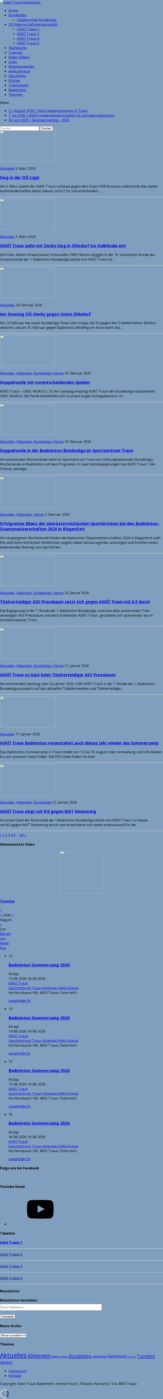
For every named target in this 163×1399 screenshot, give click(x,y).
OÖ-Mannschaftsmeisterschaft (33, 24)
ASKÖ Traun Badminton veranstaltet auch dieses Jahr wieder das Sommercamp (79, 743)
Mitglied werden (21, 66)
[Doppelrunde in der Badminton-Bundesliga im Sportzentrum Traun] (27, 433)
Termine (15, 94)
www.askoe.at (19, 71)
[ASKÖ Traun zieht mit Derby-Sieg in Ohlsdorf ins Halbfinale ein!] (27, 228)
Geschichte (17, 75)
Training (15, 52)
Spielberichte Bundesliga (36, 19)
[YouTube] (40, 1224)
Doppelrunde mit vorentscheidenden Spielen (45, 382)
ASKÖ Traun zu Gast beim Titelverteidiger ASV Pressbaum (58, 674)
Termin (132, 1356)
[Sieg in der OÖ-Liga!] (27, 160)
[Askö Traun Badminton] (81, 2)
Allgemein (24, 373)
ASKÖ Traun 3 (28, 33)
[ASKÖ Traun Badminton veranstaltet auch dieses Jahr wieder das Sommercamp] (27, 726)
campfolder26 (19, 1000)
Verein (58, 373)
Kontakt (14, 1375)
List (3, 938)
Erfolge (14, 80)
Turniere (146, 1356)
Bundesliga (17, 15)
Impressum (17, 1371)
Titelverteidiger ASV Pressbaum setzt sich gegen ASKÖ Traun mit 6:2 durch (75, 601)
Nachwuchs (17, 47)
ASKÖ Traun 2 (28, 29)
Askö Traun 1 (11, 1242)
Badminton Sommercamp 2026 (39, 965)
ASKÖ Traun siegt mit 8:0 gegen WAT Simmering (48, 811)
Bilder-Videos (19, 57)
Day (3, 947)
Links (12, 61)
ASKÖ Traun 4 (28, 38)
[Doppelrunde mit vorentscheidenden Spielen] (27, 365)
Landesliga (99, 1356)
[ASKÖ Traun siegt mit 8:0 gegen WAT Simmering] (27, 794)
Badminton (17, 90)
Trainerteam (18, 85)
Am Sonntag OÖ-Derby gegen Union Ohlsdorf (45, 314)
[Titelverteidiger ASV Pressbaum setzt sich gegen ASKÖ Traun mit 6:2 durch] (27, 584)
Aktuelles (7, 168)
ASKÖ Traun (18, 983)
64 (21, 835)
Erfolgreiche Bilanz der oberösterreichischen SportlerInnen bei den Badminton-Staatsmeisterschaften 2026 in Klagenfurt (79, 526)
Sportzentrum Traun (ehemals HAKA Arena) (43, 988)
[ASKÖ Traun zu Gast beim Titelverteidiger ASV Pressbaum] (27, 657)
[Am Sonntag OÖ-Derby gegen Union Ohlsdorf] (27, 297)
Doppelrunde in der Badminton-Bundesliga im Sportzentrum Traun (66, 450)
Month (5, 933)
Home (13, 10)
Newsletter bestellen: (19, 1300)
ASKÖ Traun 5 (28, 43)
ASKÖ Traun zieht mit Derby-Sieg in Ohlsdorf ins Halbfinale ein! (63, 245)
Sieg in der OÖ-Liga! (19, 177)
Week (4, 943)
